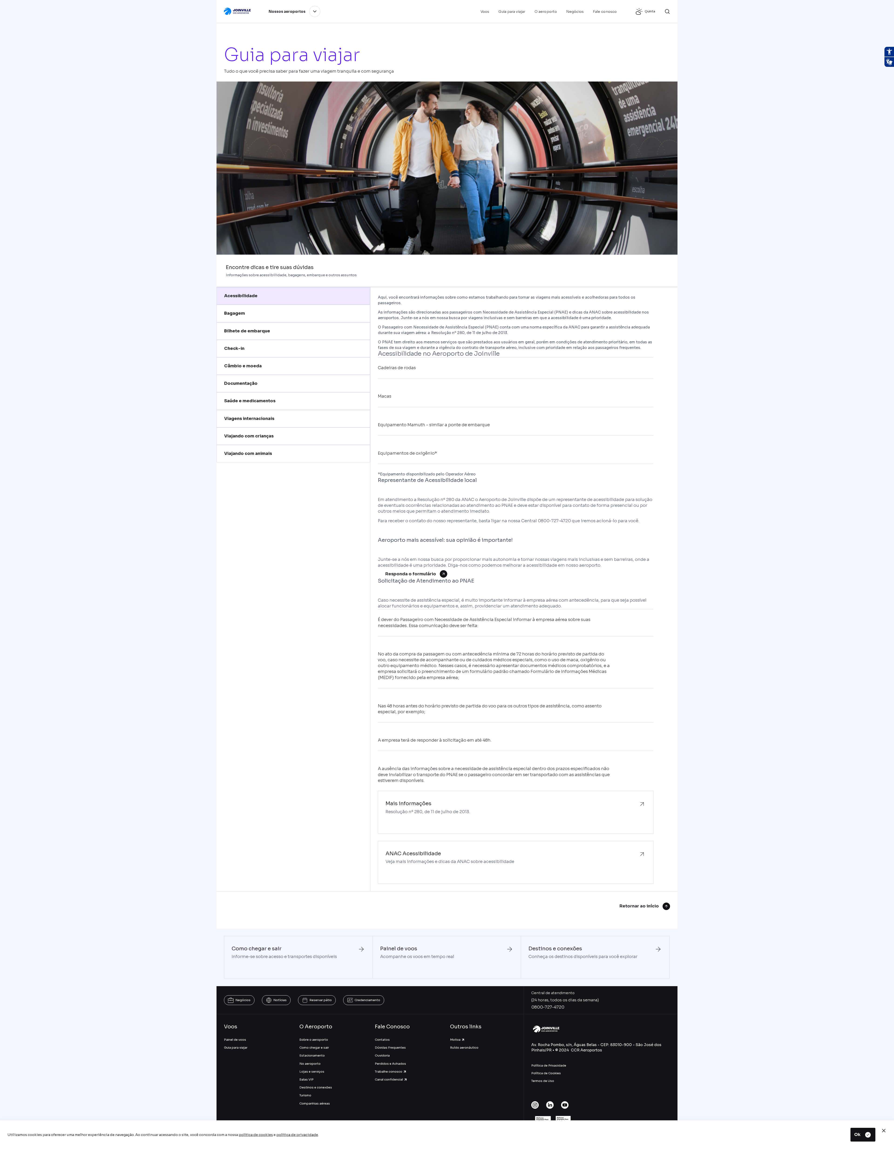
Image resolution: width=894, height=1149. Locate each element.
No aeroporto (310, 1064)
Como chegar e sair (314, 1048)
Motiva (455, 1040)
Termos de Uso (542, 1081)
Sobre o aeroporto (313, 1040)
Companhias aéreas (314, 1103)
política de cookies (256, 1134)
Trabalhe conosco (388, 1072)
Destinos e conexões (315, 1087)
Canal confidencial (389, 1079)
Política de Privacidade (548, 1065)
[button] (667, 11)
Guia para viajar (235, 1048)
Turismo (305, 1095)
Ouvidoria (382, 1055)
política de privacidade (297, 1134)
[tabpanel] (515, 589)
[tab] (293, 296)
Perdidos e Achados (390, 1064)
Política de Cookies (546, 1073)
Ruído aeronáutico (464, 1048)
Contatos (382, 1040)
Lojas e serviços (311, 1072)
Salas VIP (306, 1079)
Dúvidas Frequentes (390, 1048)
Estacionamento (312, 1055)
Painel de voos (235, 1040)
